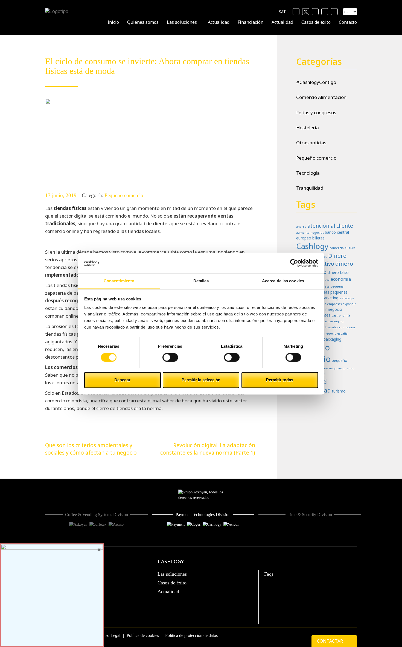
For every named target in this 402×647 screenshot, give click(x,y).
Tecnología (308, 173)
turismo (339, 391)
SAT (282, 11)
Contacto (348, 22)
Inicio (113, 22)
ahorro (301, 227)
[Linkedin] (324, 11)
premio (348, 368)
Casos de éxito (316, 22)
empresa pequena (329, 286)
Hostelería (307, 127)
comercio (337, 248)
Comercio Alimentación (321, 97)
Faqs (268, 574)
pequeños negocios (327, 368)
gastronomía (340, 315)
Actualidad (218, 22)
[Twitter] (305, 11)
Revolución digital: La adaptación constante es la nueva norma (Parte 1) (207, 449)
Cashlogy (312, 246)
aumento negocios (310, 233)
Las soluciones (182, 22)
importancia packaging (326, 321)
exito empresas (330, 304)
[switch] (170, 357)
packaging (332, 339)
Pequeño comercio (123, 195)
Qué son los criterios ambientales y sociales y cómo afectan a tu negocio (91, 449)
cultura (350, 248)
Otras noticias (311, 142)
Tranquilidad (309, 188)
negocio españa (336, 333)
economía (341, 279)
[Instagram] (334, 11)
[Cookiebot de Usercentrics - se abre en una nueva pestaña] (294, 263)
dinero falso (338, 272)
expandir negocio (327, 309)
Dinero (337, 255)
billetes (318, 238)
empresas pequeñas (330, 292)
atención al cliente (330, 225)
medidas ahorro (330, 327)
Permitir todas (279, 380)
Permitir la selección (201, 380)
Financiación (250, 22)
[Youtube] (315, 11)
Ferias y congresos (316, 112)
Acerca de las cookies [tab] (283, 281)
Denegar (122, 380)
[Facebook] (296, 11)
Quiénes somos (143, 22)
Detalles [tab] (201, 281)
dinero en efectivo (324, 268)
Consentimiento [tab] (119, 281)
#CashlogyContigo (316, 82)
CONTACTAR (330, 641)
